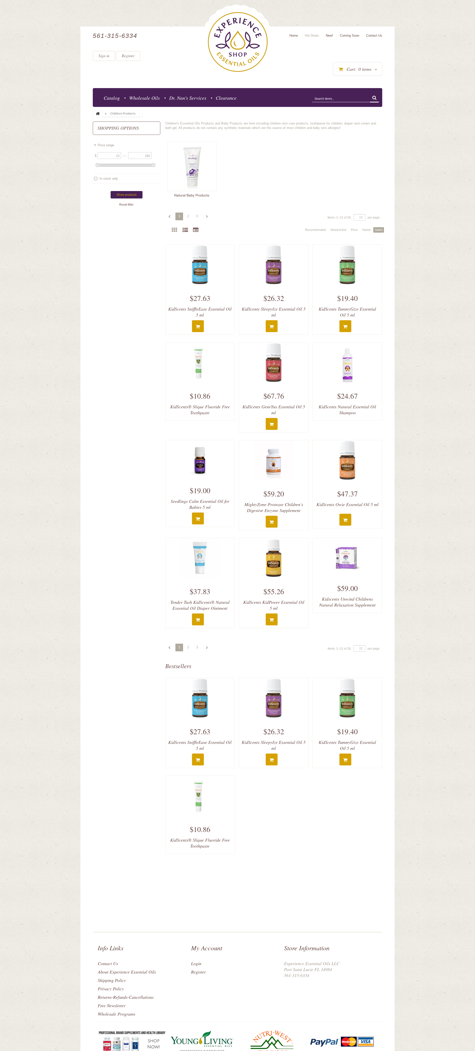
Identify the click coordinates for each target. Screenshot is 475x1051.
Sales (378, 230)
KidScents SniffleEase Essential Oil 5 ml (200, 312)
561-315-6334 (115, 35)
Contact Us (108, 963)
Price (354, 230)
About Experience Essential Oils (127, 972)
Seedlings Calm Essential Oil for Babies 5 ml (200, 504)
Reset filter (126, 204)
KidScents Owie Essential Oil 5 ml (347, 504)
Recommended (315, 230)
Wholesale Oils (144, 98)
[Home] (238, 42)
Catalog (112, 98)
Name (366, 230)
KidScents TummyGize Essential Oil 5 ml (347, 312)
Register (128, 55)
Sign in (103, 55)
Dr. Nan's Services (187, 98)
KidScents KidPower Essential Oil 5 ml (273, 605)
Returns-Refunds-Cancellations (126, 997)
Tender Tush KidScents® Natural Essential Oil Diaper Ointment (200, 605)
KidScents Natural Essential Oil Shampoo (347, 410)
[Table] (195, 230)
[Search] (374, 98)
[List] (185, 230)
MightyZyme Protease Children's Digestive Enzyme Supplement (273, 507)
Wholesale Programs (116, 1014)
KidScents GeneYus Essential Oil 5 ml (273, 410)
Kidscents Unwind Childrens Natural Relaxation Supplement (347, 602)
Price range (106, 145)
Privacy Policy (111, 989)
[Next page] (206, 216)
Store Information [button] (307, 947)
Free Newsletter (111, 1005)
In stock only (108, 178)
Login (196, 963)
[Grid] (174, 230)
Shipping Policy (112, 980)
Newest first (338, 230)
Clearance (226, 98)
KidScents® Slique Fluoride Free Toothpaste (200, 410)
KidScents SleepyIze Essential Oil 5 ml (274, 312)
